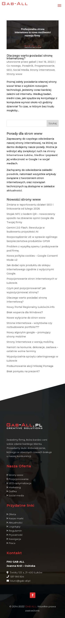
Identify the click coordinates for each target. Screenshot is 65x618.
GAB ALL (30, 606)
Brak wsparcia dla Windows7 (25, 312)
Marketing (14, 487)
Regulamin (15, 530)
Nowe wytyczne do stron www (26, 317)
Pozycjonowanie (18, 479)
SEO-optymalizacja (19, 483)
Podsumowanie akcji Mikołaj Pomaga (30, 366)
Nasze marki (15, 518)
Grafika (12, 491)
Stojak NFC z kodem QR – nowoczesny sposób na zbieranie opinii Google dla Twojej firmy (31, 218)
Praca (11, 543)
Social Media (21, 69)
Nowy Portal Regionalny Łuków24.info (31, 307)
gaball (32, 61)
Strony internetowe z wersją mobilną (30, 341)
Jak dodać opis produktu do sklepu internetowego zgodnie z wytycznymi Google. (30, 269)
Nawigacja (14, 539)
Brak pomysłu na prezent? (23, 371)
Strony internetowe (42, 69)
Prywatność (15, 534)
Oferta (12, 514)
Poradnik (27, 65)
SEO (9, 69)
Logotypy (14, 526)
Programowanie (44, 65)
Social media (16, 495)
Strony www (14, 74)
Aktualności (15, 522)
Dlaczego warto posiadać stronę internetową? (30, 57)
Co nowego (14, 65)
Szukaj (53, 123)
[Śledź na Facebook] (32, 595)
